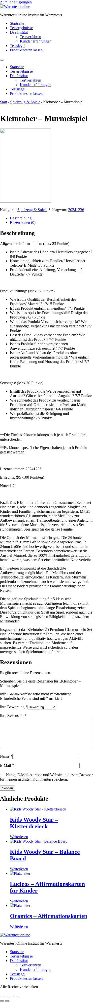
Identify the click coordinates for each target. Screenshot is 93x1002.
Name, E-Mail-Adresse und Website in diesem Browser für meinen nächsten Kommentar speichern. (46, 777)
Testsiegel (17, 45)
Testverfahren (30, 37)
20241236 (76, 210)
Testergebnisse (21, 28)
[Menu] (2, 60)
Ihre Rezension (13, 715)
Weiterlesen (19, 837)
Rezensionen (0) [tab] (22, 222)
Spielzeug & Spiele (25, 102)
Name (6, 756)
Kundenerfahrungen (35, 41)
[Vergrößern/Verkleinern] (2, 996)
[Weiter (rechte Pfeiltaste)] (7, 1001)
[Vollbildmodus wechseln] (7, 996)
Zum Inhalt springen (16, 2)
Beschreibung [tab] (20, 218)
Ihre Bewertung (14, 707)
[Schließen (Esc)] (17, 996)
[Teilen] (12, 996)
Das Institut (19, 32)
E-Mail (7, 765)
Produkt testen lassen (26, 50)
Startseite (17, 23)
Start (3, 102)
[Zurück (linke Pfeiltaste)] (2, 1001)
